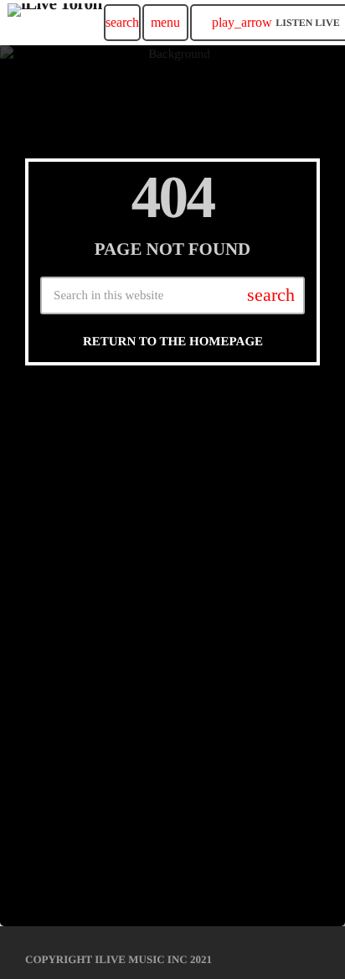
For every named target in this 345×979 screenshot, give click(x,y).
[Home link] (55, 22)
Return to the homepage (173, 342)
